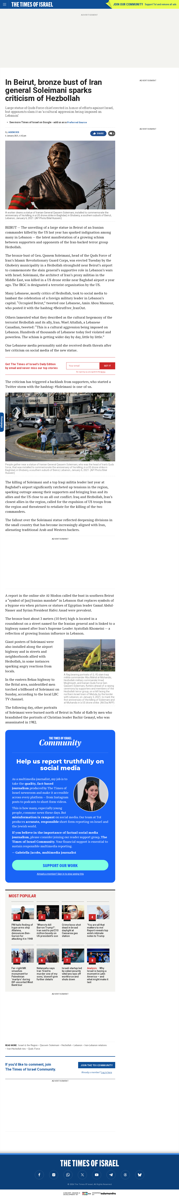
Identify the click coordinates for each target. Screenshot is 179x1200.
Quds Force (34, 1048)
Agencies (13, 132)
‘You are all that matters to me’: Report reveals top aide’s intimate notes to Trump (97, 930)
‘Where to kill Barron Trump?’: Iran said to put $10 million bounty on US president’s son (47, 930)
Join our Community (128, 4)
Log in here (106, 1072)
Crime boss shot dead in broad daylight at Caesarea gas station (71, 930)
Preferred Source (77, 122)
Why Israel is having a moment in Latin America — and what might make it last (97, 975)
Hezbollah (66, 1045)
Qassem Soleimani (49, 1045)
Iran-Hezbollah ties (16, 1048)
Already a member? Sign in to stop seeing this (60, 873)
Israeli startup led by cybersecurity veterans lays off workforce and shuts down (72, 974)
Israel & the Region (28, 1045)
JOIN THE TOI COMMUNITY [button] (97, 1065)
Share (100, 133)
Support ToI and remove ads (160, 4)
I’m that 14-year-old (16, 1167)
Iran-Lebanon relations (95, 1045)
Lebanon (78, 1045)
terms (103, 372)
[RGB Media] (87, 1193)
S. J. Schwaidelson (12, 1163)
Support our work (60, 865)
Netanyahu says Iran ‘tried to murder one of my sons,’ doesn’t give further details (47, 974)
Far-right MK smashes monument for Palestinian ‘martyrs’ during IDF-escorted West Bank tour (22, 976)
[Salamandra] (108, 1193)
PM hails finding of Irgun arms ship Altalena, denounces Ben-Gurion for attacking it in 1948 (22, 931)
